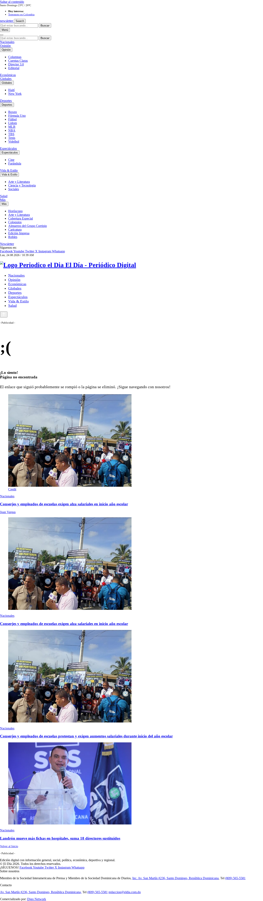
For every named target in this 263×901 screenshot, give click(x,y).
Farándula (14, 163)
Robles (12, 237)
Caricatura (15, 229)
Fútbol (12, 119)
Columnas (14, 57)
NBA (11, 130)
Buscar (45, 25)
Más (3, 199)
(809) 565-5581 (235, 878)
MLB (11, 126)
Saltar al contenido (12, 1)
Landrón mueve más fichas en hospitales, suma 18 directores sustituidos (60, 838)
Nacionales (7, 42)
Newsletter (7, 244)
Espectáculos (8, 148)
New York (15, 93)
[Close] (1, 34)
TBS (11, 134)
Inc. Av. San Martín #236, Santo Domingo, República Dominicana (175, 878)
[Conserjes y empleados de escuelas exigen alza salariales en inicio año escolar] (131, 564)
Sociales (13, 189)
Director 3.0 (16, 64)
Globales (6, 78)
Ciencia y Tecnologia (22, 185)
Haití (11, 90)
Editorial (13, 68)
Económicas (8, 75)
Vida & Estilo (9, 170)
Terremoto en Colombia (21, 14)
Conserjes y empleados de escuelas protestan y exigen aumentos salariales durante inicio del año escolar (86, 736)
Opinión (5, 45)
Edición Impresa (18, 233)
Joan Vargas (8, 512)
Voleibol (13, 141)
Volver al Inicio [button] (9, 846)
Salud (3, 196)
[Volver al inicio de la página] (3, 314)
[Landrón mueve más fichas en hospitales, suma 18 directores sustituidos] (131, 783)
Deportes (6, 100)
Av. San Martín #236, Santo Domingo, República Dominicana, (41, 892)
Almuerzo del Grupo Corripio (27, 226)
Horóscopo (15, 211)
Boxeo (12, 112)
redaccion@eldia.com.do (124, 892)
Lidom (12, 123)
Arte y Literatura (19, 181)
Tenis (11, 138)
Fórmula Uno (17, 115)
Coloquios (15, 222)
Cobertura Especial (20, 218)
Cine (11, 159)
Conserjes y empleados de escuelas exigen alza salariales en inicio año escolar (64, 504)
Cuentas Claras (18, 60)
